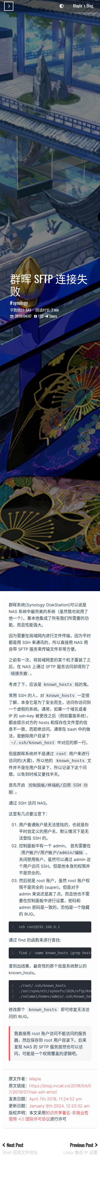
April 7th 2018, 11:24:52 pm (55, 1098)
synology (20, 302)
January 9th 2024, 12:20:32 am (59, 1105)
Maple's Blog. (83, 6)
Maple (35, 1078)
